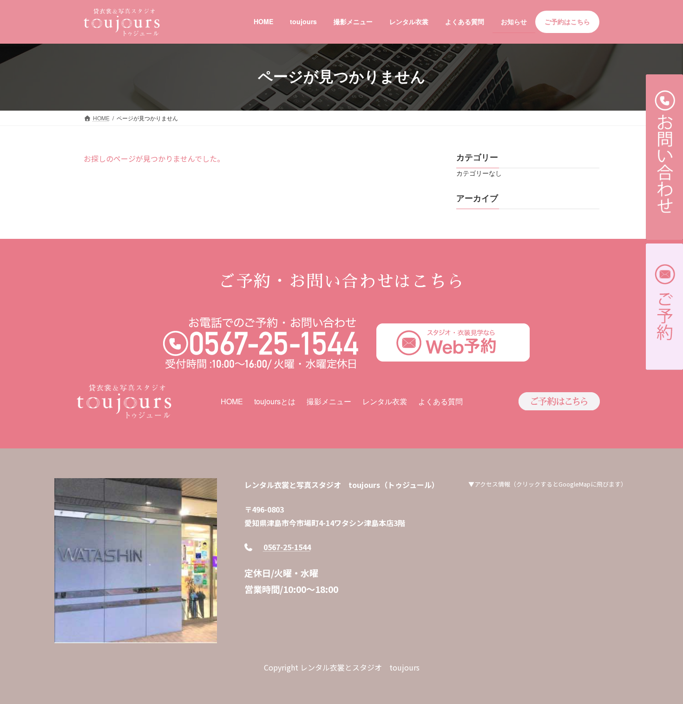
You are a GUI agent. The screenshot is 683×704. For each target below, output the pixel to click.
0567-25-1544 (287, 547)
